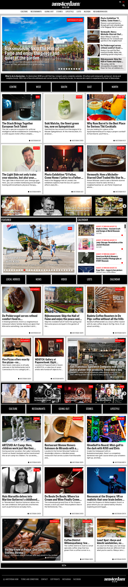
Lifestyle (70, 11)
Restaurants (36, 11)
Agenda (87, 11)
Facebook (77, 579)
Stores (59, 11)
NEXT (64, 565)
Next (124, 206)
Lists (79, 11)
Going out (49, 11)
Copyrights (55, 579)
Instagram (66, 579)
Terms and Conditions (30, 579)
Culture (24, 11)
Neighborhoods (100, 11)
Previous (3, 206)
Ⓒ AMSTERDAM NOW (10, 579)
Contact (44, 579)
